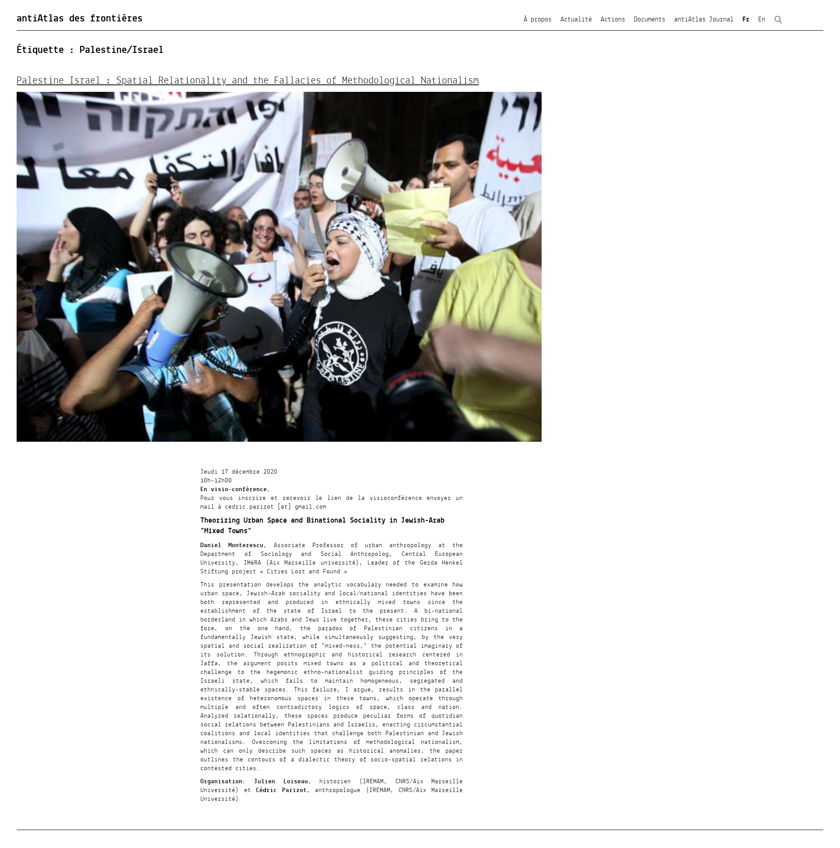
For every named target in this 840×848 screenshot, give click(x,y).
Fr (745, 20)
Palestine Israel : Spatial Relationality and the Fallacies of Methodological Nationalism (248, 81)
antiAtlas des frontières (80, 19)
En (761, 20)
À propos (538, 20)
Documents (649, 20)
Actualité (576, 20)
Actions (613, 20)
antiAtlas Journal (704, 20)
